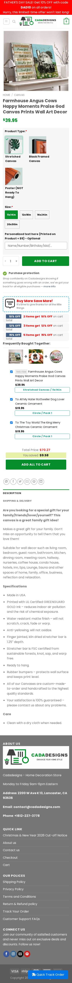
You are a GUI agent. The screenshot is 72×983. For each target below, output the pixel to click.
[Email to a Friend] (27, 481)
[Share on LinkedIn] (41, 481)
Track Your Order (16, 911)
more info (50, 286)
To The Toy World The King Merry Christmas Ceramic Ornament (37, 425)
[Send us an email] (20, 954)
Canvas (19, 95)
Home (6, 95)
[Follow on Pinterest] (27, 954)
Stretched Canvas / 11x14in (42, 390)
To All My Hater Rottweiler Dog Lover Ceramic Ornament (40, 401)
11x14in (11, 215)
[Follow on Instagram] (13, 954)
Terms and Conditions (19, 896)
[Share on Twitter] (20, 481)
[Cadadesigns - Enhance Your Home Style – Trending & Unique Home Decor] (37, 21)
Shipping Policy (14, 882)
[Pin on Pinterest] (34, 481)
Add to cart (45, 261)
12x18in (26, 215)
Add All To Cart (36, 464)
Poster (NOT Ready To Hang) (14, 192)
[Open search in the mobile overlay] (14, 21)
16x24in (42, 215)
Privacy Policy (13, 889)
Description (12, 493)
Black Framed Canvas (39, 159)
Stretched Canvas (12, 159)
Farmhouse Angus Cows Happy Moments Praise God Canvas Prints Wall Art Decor (40, 376)
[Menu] (6, 21)
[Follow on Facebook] (6, 954)
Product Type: (16, 131)
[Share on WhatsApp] (6, 481)
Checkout (10, 857)
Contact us (11, 850)
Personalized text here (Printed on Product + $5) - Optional (30, 236)
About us (9, 843)
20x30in (12, 224)
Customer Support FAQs (21, 919)
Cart (6, 865)
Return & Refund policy (20, 904)
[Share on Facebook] (13, 481)
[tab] (36, 493)
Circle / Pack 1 (42, 413)
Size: (9, 207)
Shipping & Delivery (17, 500)
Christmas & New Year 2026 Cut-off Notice (35, 835)
